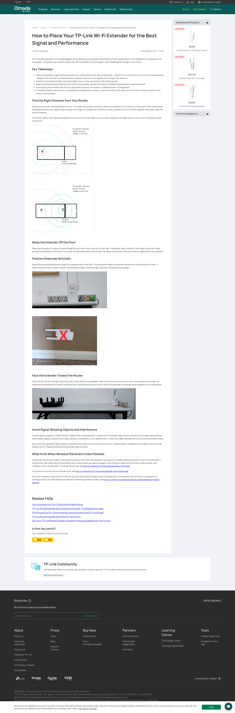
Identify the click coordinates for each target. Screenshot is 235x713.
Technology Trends (171, 640)
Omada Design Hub (210, 636)
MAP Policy (128, 649)
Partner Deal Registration (129, 643)
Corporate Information (19, 643)
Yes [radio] (39, 539)
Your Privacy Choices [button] (24, 665)
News (53, 636)
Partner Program (131, 636)
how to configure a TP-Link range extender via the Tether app (101, 471)
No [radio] (49, 539)
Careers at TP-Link (23, 654)
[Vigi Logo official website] (28, 2)
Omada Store (89, 636)
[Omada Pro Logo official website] (17, 2)
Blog (53, 641)
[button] (176, 2)
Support (43, 27)
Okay (211, 707)
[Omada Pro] (52, 678)
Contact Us (19, 649)
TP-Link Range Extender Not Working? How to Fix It (56, 516)
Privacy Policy (20, 659)
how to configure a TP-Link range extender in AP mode (106, 466)
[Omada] (36, 678)
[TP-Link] (20, 678)
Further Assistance (58, 27)
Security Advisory (55, 648)
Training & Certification (173, 645)
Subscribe (90, 615)
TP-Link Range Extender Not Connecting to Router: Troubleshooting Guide (67, 508)
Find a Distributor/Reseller (92, 643)
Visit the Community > (54, 574)
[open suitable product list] (207, 113)
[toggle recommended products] (206, 22)
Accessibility (20, 670)
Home (34, 27)
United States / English (205, 678)
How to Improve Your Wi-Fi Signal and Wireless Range (57, 504)
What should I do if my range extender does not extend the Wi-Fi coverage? (68, 512)
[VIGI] (68, 678)
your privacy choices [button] (88, 708)
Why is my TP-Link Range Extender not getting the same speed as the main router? (71, 520)
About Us (18, 636)
